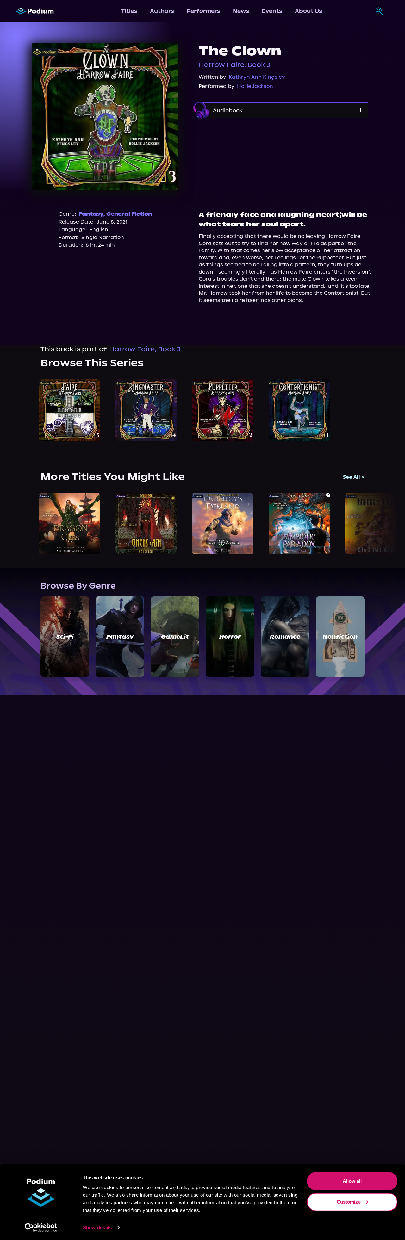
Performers (203, 11)
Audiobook (228, 110)
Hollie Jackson (255, 86)
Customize (349, 1201)
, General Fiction (127, 214)
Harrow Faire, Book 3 (234, 65)
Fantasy (90, 214)
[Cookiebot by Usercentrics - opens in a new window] (41, 1227)
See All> (353, 476)
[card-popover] (69, 410)
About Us (308, 11)
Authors (162, 11)
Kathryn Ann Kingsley (257, 77)
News (241, 11)
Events (272, 11)
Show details (97, 1227)
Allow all (352, 1181)
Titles (129, 11)
